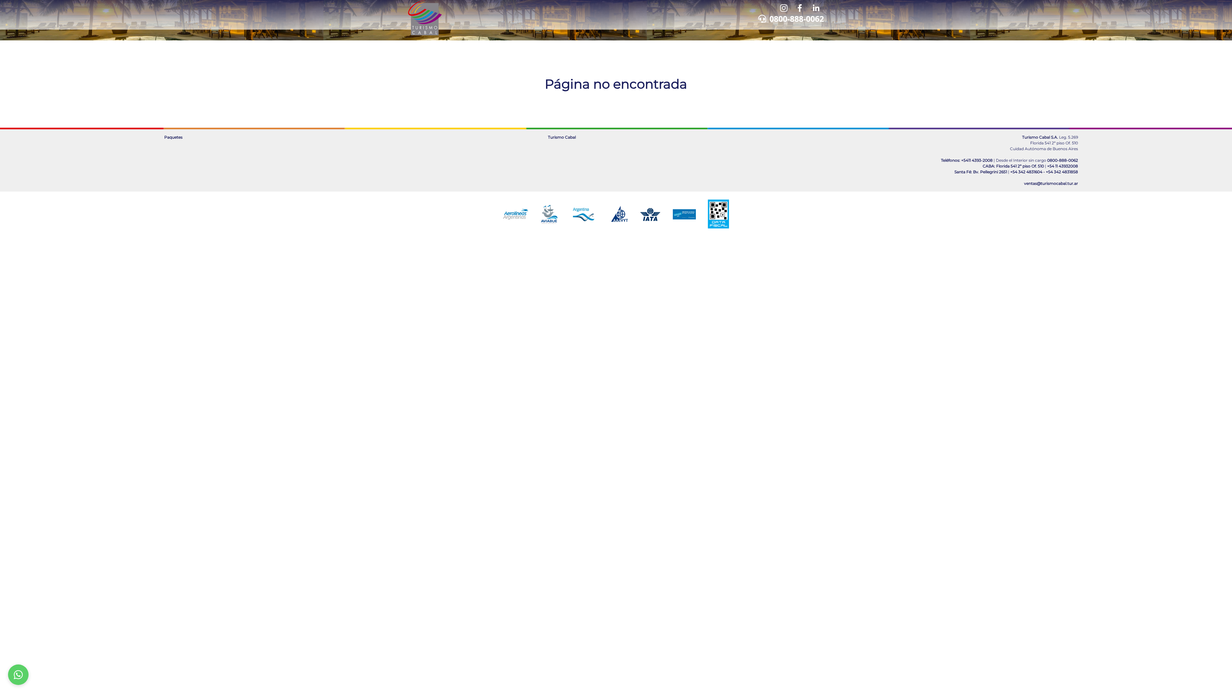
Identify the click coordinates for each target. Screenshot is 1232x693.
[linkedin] (816, 8)
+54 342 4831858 (1062, 171)
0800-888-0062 (796, 18)
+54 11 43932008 (1062, 166)
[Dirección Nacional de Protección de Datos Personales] (684, 214)
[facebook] (800, 8)
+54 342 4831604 (1026, 171)
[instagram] (784, 8)
